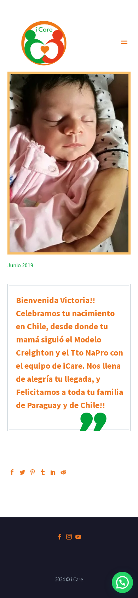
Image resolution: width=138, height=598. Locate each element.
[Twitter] (22, 472)
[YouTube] (78, 537)
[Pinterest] (32, 472)
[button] (122, 582)
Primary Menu (124, 42)
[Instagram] (69, 537)
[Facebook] (12, 472)
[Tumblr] (43, 472)
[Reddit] (63, 472)
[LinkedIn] (53, 472)
